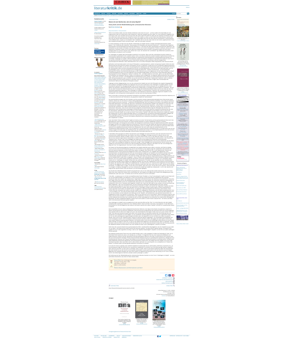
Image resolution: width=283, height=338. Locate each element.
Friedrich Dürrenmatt (98, 85)
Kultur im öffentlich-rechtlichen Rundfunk (99, 24)
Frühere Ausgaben (102, 15)
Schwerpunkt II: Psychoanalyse (131, 15)
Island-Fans (179, 174)
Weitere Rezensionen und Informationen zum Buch (128, 268)
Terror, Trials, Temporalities (98, 157)
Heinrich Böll (97, 78)
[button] (166, 275)
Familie (95, 30)
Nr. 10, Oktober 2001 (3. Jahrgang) (115, 15)
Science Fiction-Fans (181, 180)
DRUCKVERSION (169, 281)
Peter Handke (102, 98)
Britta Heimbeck (115, 27)
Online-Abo (96, 43)
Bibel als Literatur (100, 181)
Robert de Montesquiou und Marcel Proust (99, 146)
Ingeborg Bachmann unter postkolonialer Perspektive (182, 211)
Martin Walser (99, 79)
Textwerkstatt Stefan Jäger (182, 137)
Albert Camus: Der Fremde (182, 109)
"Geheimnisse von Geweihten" (183, 113)
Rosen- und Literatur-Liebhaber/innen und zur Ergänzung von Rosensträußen (182, 169)
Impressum (172, 335)
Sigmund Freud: (100, 178)
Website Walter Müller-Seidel (182, 223)
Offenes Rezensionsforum (100, 32)
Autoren (120, 13)
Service (126, 13)
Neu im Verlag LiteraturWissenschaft (182, 65)
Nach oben (186, 335)
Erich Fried (96, 93)
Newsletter (117, 337)
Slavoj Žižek (117, 260)
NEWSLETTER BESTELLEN (167, 283)
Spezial (109, 13)
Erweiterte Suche (137, 335)
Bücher (114, 13)
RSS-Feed (96, 335)
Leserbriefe (111, 335)
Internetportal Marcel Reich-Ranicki (98, 105)
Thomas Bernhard (98, 89)
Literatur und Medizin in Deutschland (99, 150)
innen (185, 193)
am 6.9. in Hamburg (184, 125)
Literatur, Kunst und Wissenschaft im (99, 173)
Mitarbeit (132, 13)
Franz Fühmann (101, 95)
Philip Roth (103, 77)
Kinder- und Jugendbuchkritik (182, 208)
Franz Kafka (96, 168)
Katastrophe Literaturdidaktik (183, 118)
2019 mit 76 (96, 132)
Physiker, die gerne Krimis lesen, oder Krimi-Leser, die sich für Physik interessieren (182, 177)
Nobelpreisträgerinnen (182, 135)
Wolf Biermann (100, 81)
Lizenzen (164, 295)
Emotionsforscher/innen (181, 191)
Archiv (103, 13)
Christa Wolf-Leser (180, 193)
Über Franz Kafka (182, 132)
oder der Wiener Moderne (182, 189)
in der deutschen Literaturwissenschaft (99, 187)
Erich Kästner (179, 200)
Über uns (138, 13)
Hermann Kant (97, 83)
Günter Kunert (97, 77)
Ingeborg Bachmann (98, 101)
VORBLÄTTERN (171, 19)
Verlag (187, 7)
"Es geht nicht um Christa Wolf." (99, 135)
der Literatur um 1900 (181, 187)
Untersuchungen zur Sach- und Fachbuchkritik (182, 205)
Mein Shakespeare (98, 82)
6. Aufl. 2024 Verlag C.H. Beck (183, 40)
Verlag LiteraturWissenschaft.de (124, 324)
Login (144, 13)
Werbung (124, 337)
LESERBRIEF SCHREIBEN (167, 278)
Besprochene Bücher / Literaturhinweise (117, 30)
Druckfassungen (126, 335)
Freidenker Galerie (183, 106)
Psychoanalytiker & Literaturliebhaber (180, 183)
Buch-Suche (97, 337)
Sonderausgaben (98, 73)
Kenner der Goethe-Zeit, (181, 185)
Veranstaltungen (107, 337)
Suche (173, 13)
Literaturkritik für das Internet (183, 203)
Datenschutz (179, 335)
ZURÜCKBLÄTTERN (113, 19)
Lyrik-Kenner (179, 172)
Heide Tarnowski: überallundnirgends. (98, 125)
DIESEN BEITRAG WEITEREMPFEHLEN (164, 279)
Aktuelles (97, 13)
